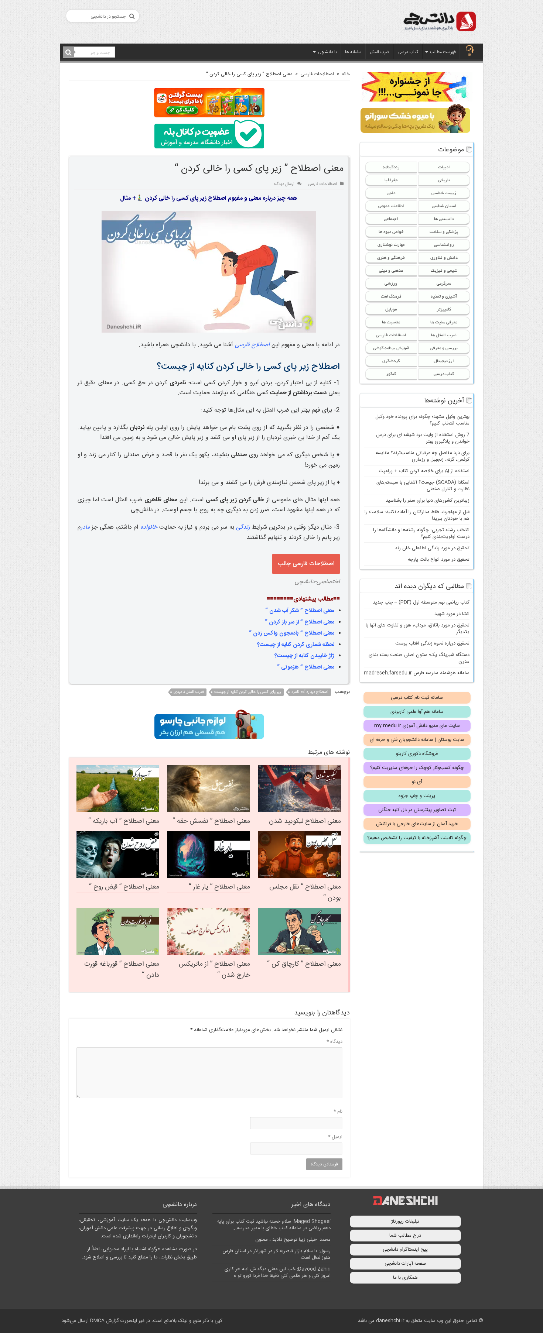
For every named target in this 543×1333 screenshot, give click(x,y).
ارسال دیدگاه (284, 184)
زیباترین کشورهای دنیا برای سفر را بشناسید (427, 501)
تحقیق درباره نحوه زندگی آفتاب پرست (432, 643)
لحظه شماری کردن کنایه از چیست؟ (295, 644)
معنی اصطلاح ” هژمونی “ (305, 667)
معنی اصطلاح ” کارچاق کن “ (304, 964)
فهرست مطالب (443, 52)
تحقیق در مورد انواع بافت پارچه (438, 560)
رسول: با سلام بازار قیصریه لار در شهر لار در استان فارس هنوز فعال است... (276, 1254)
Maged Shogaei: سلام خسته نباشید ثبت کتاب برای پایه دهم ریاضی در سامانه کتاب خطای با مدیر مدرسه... (274, 1224)
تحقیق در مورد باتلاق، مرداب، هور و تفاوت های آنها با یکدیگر (417, 628)
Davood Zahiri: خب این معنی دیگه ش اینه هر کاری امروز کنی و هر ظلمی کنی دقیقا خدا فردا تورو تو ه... (278, 1272)
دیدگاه (334, 1042)
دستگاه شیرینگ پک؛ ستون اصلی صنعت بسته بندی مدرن (419, 658)
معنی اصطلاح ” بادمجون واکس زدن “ (291, 633)
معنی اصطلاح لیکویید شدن (305, 821)
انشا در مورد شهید (451, 614)
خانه (346, 74)
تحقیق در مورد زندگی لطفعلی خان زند (432, 548)
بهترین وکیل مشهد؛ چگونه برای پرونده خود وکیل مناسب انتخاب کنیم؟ (422, 420)
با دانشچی (327, 52)
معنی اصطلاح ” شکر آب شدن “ (299, 610)
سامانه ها (353, 52)
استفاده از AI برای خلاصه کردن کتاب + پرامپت (424, 471)
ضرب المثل (379, 52)
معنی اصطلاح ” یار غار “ (219, 887)
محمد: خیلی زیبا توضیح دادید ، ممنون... (291, 1240)
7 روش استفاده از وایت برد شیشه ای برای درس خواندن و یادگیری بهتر (422, 438)
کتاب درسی (407, 52)
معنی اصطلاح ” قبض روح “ (124, 887)
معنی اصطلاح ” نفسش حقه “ (211, 821)
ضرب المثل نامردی (189, 692)
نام (338, 1111)
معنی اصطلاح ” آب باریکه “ (123, 821)
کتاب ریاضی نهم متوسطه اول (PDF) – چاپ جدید (421, 602)
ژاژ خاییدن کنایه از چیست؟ (304, 655)
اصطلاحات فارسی (317, 74)
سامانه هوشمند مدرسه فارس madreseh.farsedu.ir (416, 673)
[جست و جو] (68, 52)
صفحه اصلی (469, 51)
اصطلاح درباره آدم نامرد (309, 692)
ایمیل (335, 1137)
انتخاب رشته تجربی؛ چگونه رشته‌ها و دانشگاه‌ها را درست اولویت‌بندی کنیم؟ (421, 533)
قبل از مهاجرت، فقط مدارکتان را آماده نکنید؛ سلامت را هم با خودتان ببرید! (417, 515)
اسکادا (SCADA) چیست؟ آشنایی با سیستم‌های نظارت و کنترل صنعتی (422, 485)
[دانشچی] (439, 23)
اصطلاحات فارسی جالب (306, 564)
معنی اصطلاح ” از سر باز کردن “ (299, 622)
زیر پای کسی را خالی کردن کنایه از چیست (247, 692)
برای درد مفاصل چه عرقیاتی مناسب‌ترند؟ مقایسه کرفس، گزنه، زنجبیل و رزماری (422, 456)
